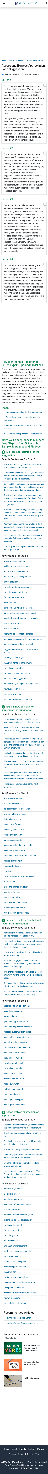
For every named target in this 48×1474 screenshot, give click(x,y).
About (14, 1449)
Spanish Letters (31, 74)
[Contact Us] (46, 3)
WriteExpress (28, 3)
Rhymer (25, 1465)
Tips (37, 1454)
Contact (31, 1449)
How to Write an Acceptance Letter (22, 1323)
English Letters (12, 74)
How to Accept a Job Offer (18, 1318)
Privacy (40, 1449)
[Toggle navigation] (4, 3)
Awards (22, 1449)
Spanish (12, 1454)
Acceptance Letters (35, 61)
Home (4, 61)
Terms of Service (25, 1454)
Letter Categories (16, 61)
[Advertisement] (24, 33)
